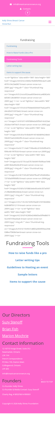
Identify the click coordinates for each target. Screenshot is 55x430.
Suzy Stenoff (12, 322)
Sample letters (27, 274)
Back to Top (47, 381)
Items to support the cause (18, 72)
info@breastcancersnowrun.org (16, 373)
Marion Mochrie (15, 336)
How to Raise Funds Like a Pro (20, 52)
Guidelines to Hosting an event (27, 267)
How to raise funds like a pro (28, 253)
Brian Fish (10, 329)
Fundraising (12, 46)
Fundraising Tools (14, 59)
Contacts (27, 8)
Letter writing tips (14, 65)
